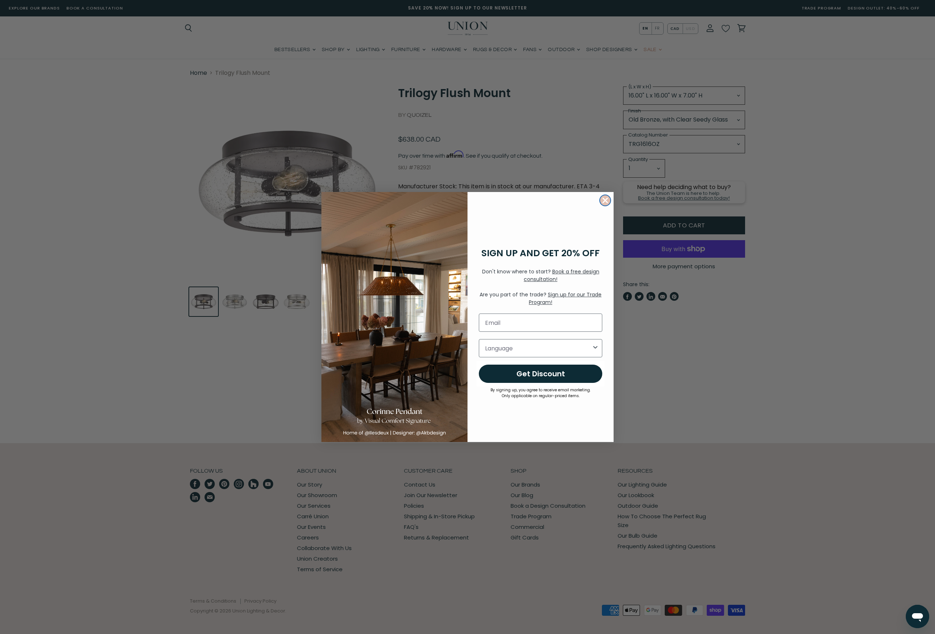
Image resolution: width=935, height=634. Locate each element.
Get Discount (540, 374)
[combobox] (538, 348)
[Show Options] (595, 348)
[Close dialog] (605, 200)
